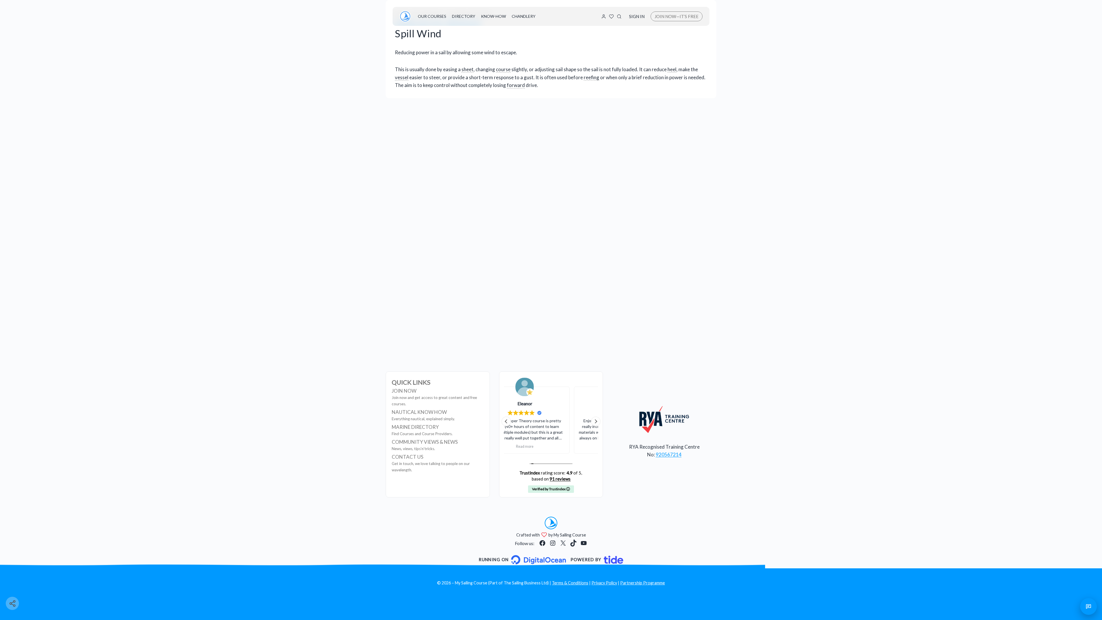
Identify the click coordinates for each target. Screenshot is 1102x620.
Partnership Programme (642, 582)
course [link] (503, 69)
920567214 (669, 455)
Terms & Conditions (570, 582)
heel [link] (672, 69)
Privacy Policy (604, 582)
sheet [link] (467, 69)
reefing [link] (591, 77)
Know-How (493, 16)
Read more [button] (551, 446)
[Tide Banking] (597, 560)
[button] (595, 421)
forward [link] (516, 85)
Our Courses (432, 16)
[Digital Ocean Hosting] (522, 559)
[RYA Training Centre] (664, 419)
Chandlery (524, 16)
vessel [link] (401, 77)
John (551, 403)
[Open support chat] (1088, 606)
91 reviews (560, 478)
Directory (463, 16)
